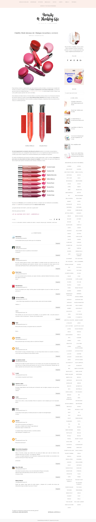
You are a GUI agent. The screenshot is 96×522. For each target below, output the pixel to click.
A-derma (69, 166)
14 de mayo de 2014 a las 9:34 (21, 273)
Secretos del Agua (69, 450)
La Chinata (69, 350)
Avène (69, 186)
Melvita (69, 386)
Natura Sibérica (69, 403)
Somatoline (69, 471)
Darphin (79, 248)
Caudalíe (69, 230)
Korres (69, 340)
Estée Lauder (79, 279)
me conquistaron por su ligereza (36, 91)
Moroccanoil (69, 391)
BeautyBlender (79, 195)
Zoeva (69, 507)
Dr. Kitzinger (69, 261)
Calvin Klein (69, 224)
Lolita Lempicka (79, 362)
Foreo (69, 287)
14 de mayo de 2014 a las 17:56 (21, 440)
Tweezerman (79, 490)
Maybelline (69, 383)
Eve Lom (79, 282)
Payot (69, 418)
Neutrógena (79, 403)
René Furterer (69, 430)
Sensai (79, 453)
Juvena (69, 328)
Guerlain (69, 302)
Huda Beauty (79, 308)
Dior (69, 254)
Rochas (79, 435)
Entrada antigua (53, 512)
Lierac (69, 359)
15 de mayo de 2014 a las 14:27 (21, 482)
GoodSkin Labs (79, 299)
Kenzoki (79, 331)
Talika (79, 473)
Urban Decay (69, 493)
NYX (79, 394)
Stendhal (79, 471)
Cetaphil (79, 233)
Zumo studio (56, 520)
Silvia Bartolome (18, 285)
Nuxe (69, 412)
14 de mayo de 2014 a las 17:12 (21, 410)
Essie (79, 276)
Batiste (79, 192)
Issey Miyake (79, 314)
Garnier (79, 290)
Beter (79, 201)
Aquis (79, 178)
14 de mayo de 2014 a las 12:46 (21, 349)
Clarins (79, 239)
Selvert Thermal (69, 453)
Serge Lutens (69, 459)
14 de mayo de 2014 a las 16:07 (21, 398)
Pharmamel (69, 421)
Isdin (69, 314)
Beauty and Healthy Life (45, 520)
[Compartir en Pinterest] (59, 219)
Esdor (69, 276)
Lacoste (69, 353)
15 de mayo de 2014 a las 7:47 (21, 468)
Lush (69, 365)
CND (79, 221)
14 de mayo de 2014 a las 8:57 (21, 248)
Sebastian (79, 447)
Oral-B (79, 415)
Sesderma (79, 459)
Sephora (79, 456)
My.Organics (79, 391)
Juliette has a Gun (79, 325)
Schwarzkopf (78, 444)
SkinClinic (79, 468)
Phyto (79, 421)
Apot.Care (69, 178)
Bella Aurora (69, 198)
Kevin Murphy (69, 334)
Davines (69, 251)
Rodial (69, 438)
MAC (69, 368)
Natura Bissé (79, 400)
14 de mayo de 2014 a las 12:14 (21, 324)
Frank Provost (79, 287)
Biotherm (79, 207)
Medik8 (79, 383)
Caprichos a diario (19, 383)
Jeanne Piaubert (79, 320)
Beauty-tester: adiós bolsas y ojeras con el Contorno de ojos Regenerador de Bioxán (77, 154)
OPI (79, 412)
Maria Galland (69, 374)
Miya (69, 389)
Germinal (79, 293)
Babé (69, 189)
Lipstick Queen (79, 359)
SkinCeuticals (69, 468)
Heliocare (69, 305)
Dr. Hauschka (79, 258)
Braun (69, 216)
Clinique (38, 222)
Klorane (79, 337)
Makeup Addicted (19, 480)
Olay (69, 415)
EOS (69, 267)
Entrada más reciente (20, 512)
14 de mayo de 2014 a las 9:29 (21, 260)
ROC (69, 427)
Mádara (69, 394)
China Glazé (79, 236)
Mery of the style (19, 467)
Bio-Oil (79, 204)
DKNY (69, 248)
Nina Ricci (69, 406)
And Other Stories (69, 172)
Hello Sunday (79, 305)
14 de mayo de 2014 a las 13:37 (21, 361)
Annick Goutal (79, 172)
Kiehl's (79, 334)
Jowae (79, 323)
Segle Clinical (79, 450)
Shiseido (69, 462)
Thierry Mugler (69, 487)
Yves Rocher (69, 501)
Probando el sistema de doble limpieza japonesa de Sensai (77, 103)
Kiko (69, 337)
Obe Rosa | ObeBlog (19, 297)
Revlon (79, 432)
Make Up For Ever (79, 368)
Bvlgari (69, 219)
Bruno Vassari (79, 216)
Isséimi (69, 317)
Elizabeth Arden (69, 273)
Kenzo (69, 331)
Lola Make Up (69, 362)
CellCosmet (79, 230)
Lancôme (79, 353)
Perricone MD (79, 418)
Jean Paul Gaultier (69, 320)
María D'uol (69, 377)
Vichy (79, 495)
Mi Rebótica (79, 386)
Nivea (69, 409)
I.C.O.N (79, 311)
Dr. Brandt (69, 258)
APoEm (79, 166)
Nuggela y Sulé (79, 409)
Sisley (69, 465)
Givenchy (69, 299)
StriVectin (69, 473)
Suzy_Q (17, 348)
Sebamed (69, 447)
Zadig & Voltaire (69, 504)
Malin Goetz (69, 371)
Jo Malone (69, 323)
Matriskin (69, 380)
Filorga (69, 284)
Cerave (69, 233)
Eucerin (69, 282)
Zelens (79, 504)
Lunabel (17, 373)
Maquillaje (43, 222)
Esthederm (69, 279)
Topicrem (69, 490)
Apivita (79, 175)
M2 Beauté (79, 365)
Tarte (69, 476)
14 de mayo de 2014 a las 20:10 (21, 450)
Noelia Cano (18, 247)
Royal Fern (69, 441)
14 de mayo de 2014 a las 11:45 (21, 312)
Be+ (69, 195)
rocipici (17, 397)
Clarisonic (69, 242)
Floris (79, 284)
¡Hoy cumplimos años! (76, 144)
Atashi (69, 183)
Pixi (69, 424)
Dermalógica (79, 251)
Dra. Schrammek (79, 261)
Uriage (79, 493)
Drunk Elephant (69, 264)
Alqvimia (79, 169)
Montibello (79, 389)
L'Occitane (79, 343)
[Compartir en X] (57, 219)
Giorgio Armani (79, 296)
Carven (79, 227)
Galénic (69, 290)
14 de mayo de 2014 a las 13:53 (21, 385)
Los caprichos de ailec (20, 360)
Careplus (79, 224)
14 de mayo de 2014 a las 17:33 (21, 422)
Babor (79, 186)
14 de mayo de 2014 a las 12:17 (21, 339)
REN (79, 424)
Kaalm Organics (79, 328)
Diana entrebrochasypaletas (21, 449)
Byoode (69, 221)
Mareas (17, 408)
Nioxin (79, 406)
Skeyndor (79, 465)
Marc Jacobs (79, 371)
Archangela (69, 180)
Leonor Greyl (79, 356)
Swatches (54, 222)
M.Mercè (17, 258)
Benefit (69, 201)
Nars (79, 397)
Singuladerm (79, 462)
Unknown (17, 420)
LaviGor (69, 356)
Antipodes (69, 175)
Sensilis (69, 456)
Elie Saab (79, 270)
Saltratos (69, 444)
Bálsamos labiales (22, 222)
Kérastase (69, 343)
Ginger (16, 322)
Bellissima (79, 198)
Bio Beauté (69, 204)
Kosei (79, 340)
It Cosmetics (79, 317)
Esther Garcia (18, 272)
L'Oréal (69, 346)
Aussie (79, 183)
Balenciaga (79, 189)
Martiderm (79, 374)
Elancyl (69, 270)
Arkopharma (79, 180)
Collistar (79, 245)
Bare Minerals (69, 192)
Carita (69, 227)
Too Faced (79, 487)
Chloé (69, 239)
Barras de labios (31, 222)
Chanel (69, 236)
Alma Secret (69, 169)
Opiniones (49, 222)
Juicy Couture (69, 325)
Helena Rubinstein (79, 302)
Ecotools (79, 267)
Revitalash (69, 432)
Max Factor (79, 380)
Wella (79, 498)
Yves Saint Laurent (79, 501)
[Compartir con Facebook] (54, 219)
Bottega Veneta (69, 213)
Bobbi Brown (79, 210)
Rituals (69, 435)
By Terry (79, 219)
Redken (79, 427)
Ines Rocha (17, 337)
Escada (79, 273)
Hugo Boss (69, 311)
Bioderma (69, 207)
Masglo (79, 377)
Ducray (79, 264)
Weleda (69, 498)
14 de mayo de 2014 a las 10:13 (21, 287)
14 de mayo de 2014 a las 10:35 (21, 299)
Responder (58, 243)
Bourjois (79, 213)
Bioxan (69, 210)
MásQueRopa (18, 236)
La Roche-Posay (79, 350)
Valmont (69, 495)
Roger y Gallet (79, 438)
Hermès (69, 308)
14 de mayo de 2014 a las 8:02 (21, 238)
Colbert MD (69, 245)
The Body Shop (79, 479)
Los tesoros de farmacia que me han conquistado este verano (77, 137)
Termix (79, 476)
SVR (79, 441)
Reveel (79, 430)
